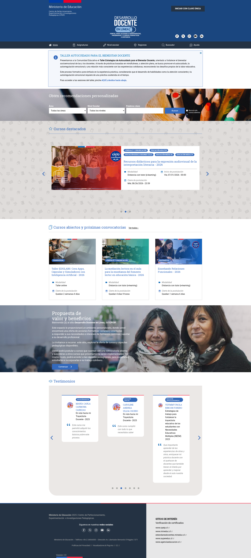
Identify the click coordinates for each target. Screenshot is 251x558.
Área (51, 106)
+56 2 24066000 (89, 540)
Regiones (142, 45)
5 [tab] (130, 489)
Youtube (195, 36)
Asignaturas (82, 45)
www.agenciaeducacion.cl (168, 542)
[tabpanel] (125, 173)
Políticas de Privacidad (81, 545)
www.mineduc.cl (163, 531)
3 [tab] (130, 213)
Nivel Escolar (94, 106)
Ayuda (196, 45)
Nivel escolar (113, 45)
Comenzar (63, 367)
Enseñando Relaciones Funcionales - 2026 (171, 270)
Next (207, 174)
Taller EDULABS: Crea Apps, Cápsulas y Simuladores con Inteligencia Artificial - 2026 (68, 272)
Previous (43, 174)
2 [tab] (125, 213)
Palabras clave (133, 106)
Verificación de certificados (170, 522)
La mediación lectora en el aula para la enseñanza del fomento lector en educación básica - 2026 (124, 272)
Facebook (177, 36)
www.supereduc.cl (164, 538)
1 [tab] (121, 213)
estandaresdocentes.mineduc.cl (170, 535)
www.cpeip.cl (162, 527)
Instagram (189, 36)
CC (117, 545)
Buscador (170, 45)
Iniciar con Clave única (188, 8)
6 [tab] (134, 489)
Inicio (55, 45)
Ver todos (133, 228)
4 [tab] (125, 489)
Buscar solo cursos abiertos (194, 111)
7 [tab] (138, 489)
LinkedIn (201, 36)
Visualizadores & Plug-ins (103, 545)
